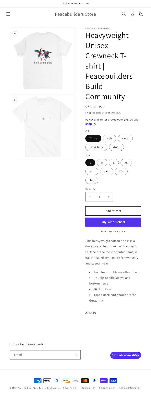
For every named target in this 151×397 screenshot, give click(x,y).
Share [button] (93, 312)
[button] (8, 14)
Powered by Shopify (49, 388)
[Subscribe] (76, 354)
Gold (116, 147)
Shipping (90, 112)
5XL (91, 180)
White (93, 138)
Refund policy (88, 387)
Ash (109, 138)
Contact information (130, 387)
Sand (125, 138)
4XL (121, 171)
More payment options (113, 231)
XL (126, 162)
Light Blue (96, 147)
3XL (106, 171)
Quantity (90, 189)
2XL (91, 171)
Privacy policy (70, 387)
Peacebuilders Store (28, 388)
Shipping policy (107, 387)
